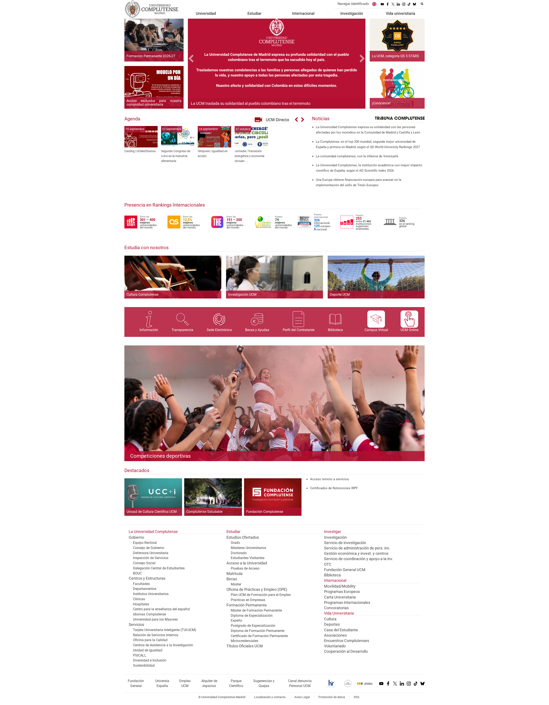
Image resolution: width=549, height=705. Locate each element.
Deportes (332, 624)
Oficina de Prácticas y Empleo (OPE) (256, 589)
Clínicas (139, 599)
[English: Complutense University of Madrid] (374, 4)
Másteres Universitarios (248, 548)
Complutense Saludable (204, 512)
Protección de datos (331, 697)
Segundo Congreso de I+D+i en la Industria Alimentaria (175, 156)
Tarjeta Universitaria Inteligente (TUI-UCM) (164, 630)
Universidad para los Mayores (155, 619)
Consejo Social (144, 563)
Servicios (136, 624)
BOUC (137, 573)
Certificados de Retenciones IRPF (334, 488)
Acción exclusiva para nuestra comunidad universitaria (154, 102)
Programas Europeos (342, 592)
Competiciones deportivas (160, 456)
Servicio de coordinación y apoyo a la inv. (358, 559)
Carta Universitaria (340, 597)
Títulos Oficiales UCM (244, 646)
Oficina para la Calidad (150, 640)
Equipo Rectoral (145, 543)
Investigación (335, 537)
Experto (236, 620)
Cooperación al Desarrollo (346, 651)
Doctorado (239, 553)
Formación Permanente (246, 605)
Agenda (132, 119)
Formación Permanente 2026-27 (151, 56)
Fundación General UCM (344, 570)
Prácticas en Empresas (248, 600)
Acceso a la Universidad (246, 563)
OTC (328, 564)
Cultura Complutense (142, 294)
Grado (235, 543)
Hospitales (141, 604)
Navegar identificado (353, 4)
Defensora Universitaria (150, 553)
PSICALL (139, 655)
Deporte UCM (340, 294)
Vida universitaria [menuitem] (400, 13)
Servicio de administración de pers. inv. (357, 548)
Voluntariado (335, 646)
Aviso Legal (302, 697)
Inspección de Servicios (150, 558)
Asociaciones (335, 635)
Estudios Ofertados (242, 537)
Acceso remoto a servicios (329, 479)
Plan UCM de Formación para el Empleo (261, 595)
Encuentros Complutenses (346, 641)
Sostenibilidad (144, 665)
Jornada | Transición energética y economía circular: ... (249, 156)
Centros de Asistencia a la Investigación (163, 645)
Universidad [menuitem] (206, 13)
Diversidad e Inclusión (149, 660)
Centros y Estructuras (147, 578)
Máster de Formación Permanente (256, 610)
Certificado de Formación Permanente (259, 636)
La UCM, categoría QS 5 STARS (395, 56)
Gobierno (136, 537)
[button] (201, 59)
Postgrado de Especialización (253, 626)
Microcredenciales (244, 641)
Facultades (141, 584)
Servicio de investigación (345, 543)
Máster (236, 584)
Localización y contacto (270, 697)
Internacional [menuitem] (303, 13)
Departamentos (144, 589)
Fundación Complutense (264, 512)
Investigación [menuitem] (351, 13)
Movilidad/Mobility (340, 586)
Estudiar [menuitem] (254, 13)
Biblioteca (332, 575)
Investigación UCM (242, 294)
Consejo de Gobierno (148, 548)
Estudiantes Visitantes (247, 558)
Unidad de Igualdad (147, 650)
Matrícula (234, 574)
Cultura (330, 619)
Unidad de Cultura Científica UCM (152, 512)
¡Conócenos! (381, 103)
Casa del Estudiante (341, 630)
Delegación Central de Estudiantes (159, 568)
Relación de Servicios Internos (155, 635)
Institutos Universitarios (151, 594)
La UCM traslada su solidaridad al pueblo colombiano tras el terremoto (250, 103)
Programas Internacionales (347, 602)
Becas (231, 579)
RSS (356, 697)
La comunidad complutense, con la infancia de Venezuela (357, 156)
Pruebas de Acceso (245, 568)
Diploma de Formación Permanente (257, 631)
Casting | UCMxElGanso (140, 151)
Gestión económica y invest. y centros (356, 553)
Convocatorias (336, 608)
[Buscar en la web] (422, 4)
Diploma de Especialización (252, 616)
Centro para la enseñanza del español (161, 609)
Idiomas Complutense (149, 614)
